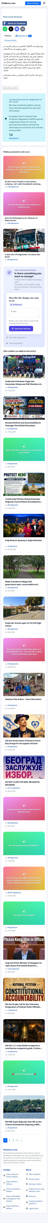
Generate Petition (23, 328)
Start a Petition (33, 3)
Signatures (24, 35)
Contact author (11, 88)
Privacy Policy (10, 40)
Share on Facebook (16, 23)
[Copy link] (22, 29)
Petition (8, 35)
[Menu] (44, 3)
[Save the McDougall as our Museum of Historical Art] (24, 209)
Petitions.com (8, 3)
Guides (6, 1169)
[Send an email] (16, 29)
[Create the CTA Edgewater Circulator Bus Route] (24, 245)
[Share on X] (11, 29)
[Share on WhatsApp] (5, 29)
